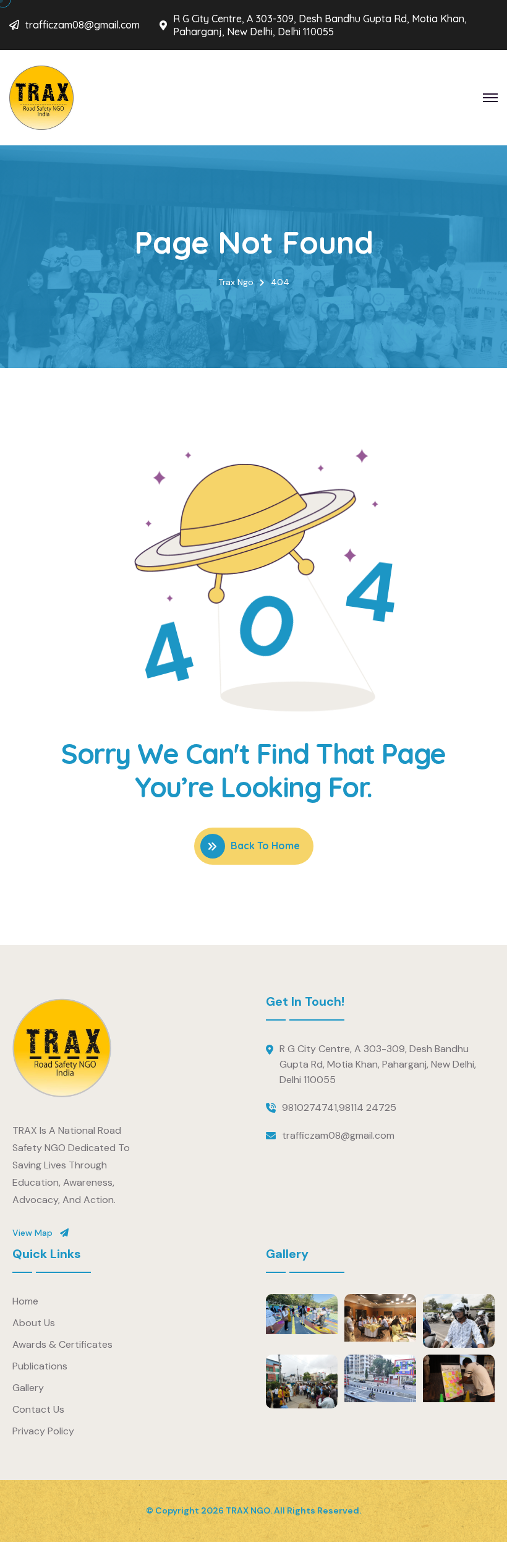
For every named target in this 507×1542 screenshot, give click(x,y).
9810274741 (309, 1107)
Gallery (28, 1387)
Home (25, 1301)
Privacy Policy (43, 1430)
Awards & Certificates (62, 1344)
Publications (39, 1366)
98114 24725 (367, 1107)
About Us (33, 1322)
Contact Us (38, 1409)
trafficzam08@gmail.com (82, 25)
